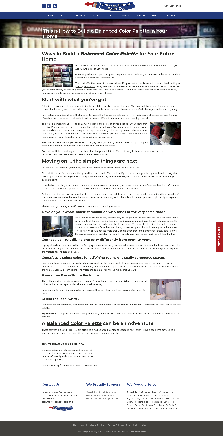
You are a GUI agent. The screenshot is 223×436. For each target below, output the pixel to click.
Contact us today (50, 365)
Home (50, 15)
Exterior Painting (116, 425)
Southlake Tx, (161, 408)
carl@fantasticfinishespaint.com (57, 402)
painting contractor (85, 86)
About (84, 425)
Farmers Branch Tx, (136, 405)
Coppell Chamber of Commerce (101, 392)
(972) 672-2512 (172, 6)
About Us (64, 15)
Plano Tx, (155, 392)
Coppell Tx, (132, 392)
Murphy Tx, (163, 405)
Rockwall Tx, (151, 405)
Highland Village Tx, (136, 398)
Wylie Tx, (173, 405)
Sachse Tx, (132, 408)
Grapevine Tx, (146, 395)
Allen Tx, (161, 398)
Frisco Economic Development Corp (102, 398)
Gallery (109, 15)
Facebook (141, 15)
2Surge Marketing (137, 431)
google (171, 15)
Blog (96, 15)
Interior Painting (97, 425)
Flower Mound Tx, (146, 408)
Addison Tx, (151, 398)
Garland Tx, (169, 402)
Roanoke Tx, (143, 402)
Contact (124, 15)
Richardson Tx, (156, 402)
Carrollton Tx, (166, 392)
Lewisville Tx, (133, 395)
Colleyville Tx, (170, 395)
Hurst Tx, (170, 398)
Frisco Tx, (159, 395)
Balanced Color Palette (74, 323)
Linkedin (156, 15)
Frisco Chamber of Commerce (100, 395)
